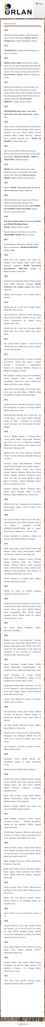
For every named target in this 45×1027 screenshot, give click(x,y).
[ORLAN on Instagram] (21, 1024)
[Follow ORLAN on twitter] (24, 1024)
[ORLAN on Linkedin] (27, 1024)
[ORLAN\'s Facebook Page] (18, 1024)
